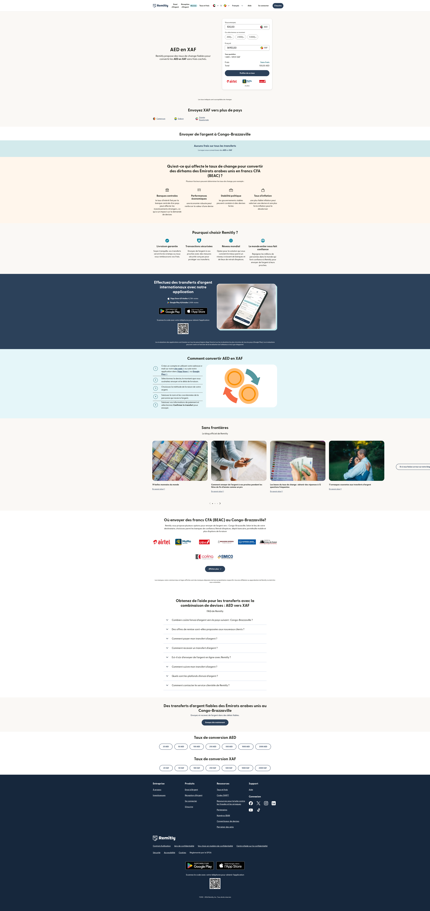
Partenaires (222, 810)
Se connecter (263, 6)
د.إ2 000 (240, 37)
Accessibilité (169, 853)
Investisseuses (159, 795)
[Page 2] (215, 503)
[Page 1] (212, 503)
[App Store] (196, 311)
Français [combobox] (235, 6)
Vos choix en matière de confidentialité (215, 846)
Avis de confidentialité (184, 846)
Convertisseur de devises (228, 821)
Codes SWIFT (223, 795)
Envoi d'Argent (175, 5)
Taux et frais (204, 6)
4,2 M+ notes (184, 299)
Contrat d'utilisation (162, 846)
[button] (216, 5)
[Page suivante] (220, 503)
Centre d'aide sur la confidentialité (252, 846)
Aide (250, 6)
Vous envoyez (230, 22)
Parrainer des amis (225, 827)
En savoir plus (158, 489)
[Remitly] (160, 6)
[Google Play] (170, 311)
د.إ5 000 (252, 37)
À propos (157, 790)
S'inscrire (278, 6)
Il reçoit (228, 43)
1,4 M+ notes (184, 303)
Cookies (182, 853)
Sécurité (156, 853)
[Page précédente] (210, 503)
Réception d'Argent (188, 5)
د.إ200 (229, 37)
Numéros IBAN (223, 816)
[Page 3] (217, 503)
